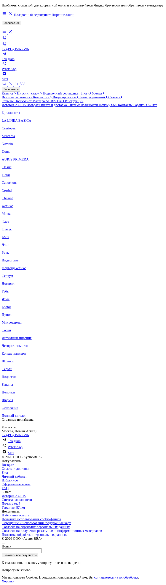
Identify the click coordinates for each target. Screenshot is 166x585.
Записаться (11, 23)
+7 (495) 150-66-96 (15, 435)
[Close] (3, 543)
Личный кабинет (14, 476)
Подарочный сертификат (33, 15)
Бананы (7, 384)
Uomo (6, 151)
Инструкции (74, 101)
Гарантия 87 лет (145, 105)
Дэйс (5, 245)
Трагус (7, 229)
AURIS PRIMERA (15, 159)
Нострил (8, 283)
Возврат (33, 105)
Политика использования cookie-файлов (31, 519)
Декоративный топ (16, 346)
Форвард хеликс (14, 268)
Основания (10, 408)
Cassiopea (9, 128)
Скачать (114, 97)
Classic (6, 167)
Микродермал (12, 322)
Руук (5, 252)
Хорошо (8, 581)
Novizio (7, 144)
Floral (6, 175)
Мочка (6, 213)
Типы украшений (92, 97)
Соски (6, 330)
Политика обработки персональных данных (34, 534)
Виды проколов (65, 97)
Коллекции (41, 97)
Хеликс (7, 206)
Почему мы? (108, 105)
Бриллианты (11, 113)
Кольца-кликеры (14, 353)
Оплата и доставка (53, 105)
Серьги (7, 369)
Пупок (6, 314)
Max (11, 453)
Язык (6, 299)
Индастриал (10, 260)
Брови (6, 307)
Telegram (14, 441)
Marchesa (8, 136)
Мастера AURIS (44, 101)
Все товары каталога (17, 97)
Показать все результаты (20, 555)
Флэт (5, 221)
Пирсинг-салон (63, 15)
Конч (5, 237)
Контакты (125, 105)
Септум (7, 276)
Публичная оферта (15, 515)
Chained (7, 198)
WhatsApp (15, 447)
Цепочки (8, 392)
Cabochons (9, 182)
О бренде (95, 93)
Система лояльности (83, 105)
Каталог (8, 93)
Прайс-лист (23, 101)
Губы (5, 291)
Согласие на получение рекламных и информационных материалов (52, 531)
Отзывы (8, 101)
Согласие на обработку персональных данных (36, 527)
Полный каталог (14, 415)
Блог (84, 93)
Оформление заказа (16, 484)
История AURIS (14, 105)
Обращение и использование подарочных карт (36, 523)
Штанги (8, 361)
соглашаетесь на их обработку (116, 577)
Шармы (7, 400)
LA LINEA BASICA (16, 120)
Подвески (9, 377)
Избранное (10, 480)
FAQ (61, 101)
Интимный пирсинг (17, 338)
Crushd (7, 190)
